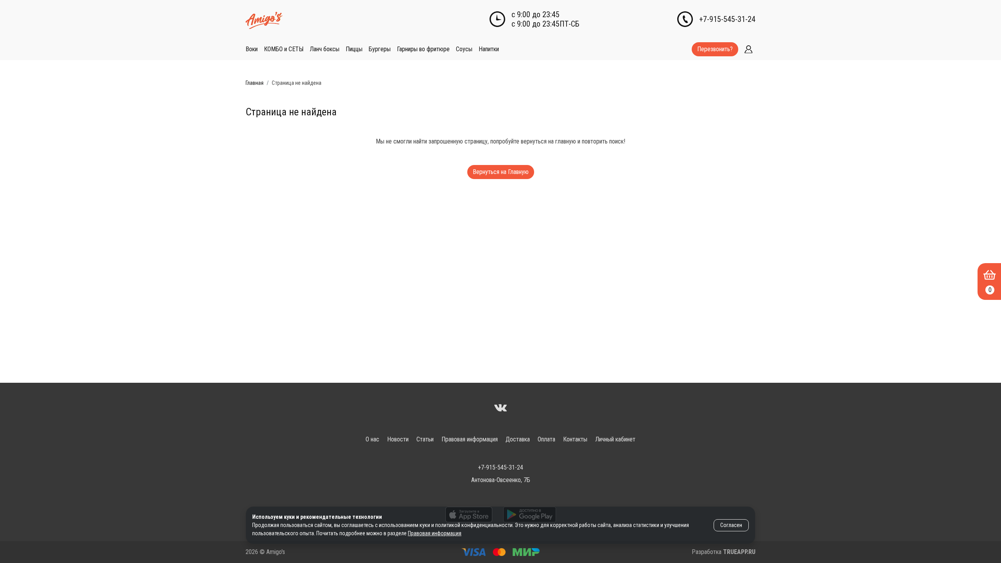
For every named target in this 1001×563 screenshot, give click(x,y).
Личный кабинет (615, 439)
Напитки (489, 49)
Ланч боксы (324, 49)
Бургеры (380, 49)
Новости (398, 439)
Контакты (575, 439)
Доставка (518, 439)
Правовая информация (469, 439)
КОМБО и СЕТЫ (283, 49)
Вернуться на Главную (501, 172)
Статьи (425, 439)
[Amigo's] (500, 409)
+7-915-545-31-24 (727, 19)
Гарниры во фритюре (423, 49)
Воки (252, 49)
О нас (372, 439)
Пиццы (354, 49)
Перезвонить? (715, 49)
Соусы (464, 49)
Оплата (546, 439)
